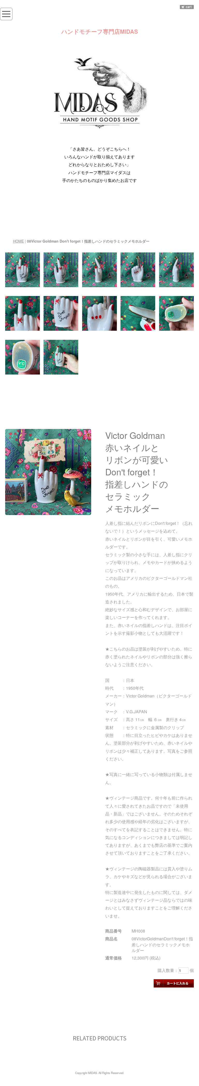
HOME (18, 241)
